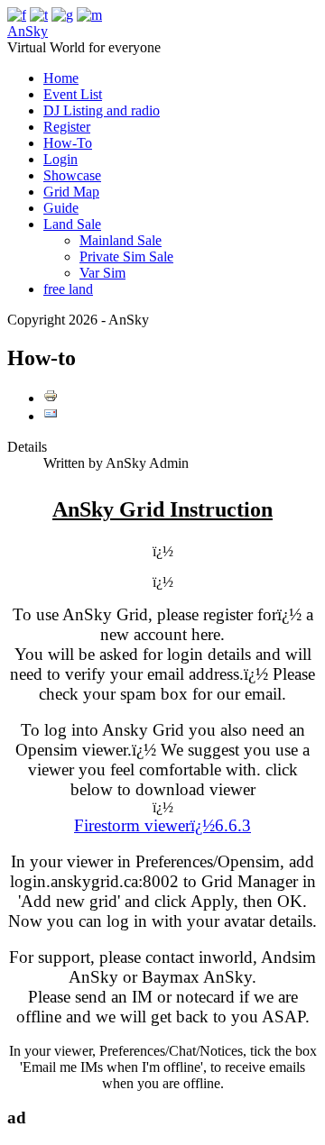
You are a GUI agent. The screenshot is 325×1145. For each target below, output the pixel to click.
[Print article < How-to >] (50, 398)
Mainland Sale (120, 240)
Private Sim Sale (126, 256)
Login (60, 159)
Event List (72, 94)
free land (68, 289)
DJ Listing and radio (101, 110)
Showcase (72, 175)
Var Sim (102, 272)
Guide (61, 207)
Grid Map (71, 191)
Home (61, 78)
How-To (67, 143)
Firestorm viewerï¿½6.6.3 (162, 825)
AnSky (27, 31)
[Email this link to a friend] (50, 416)
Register (66, 126)
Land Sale (72, 224)
